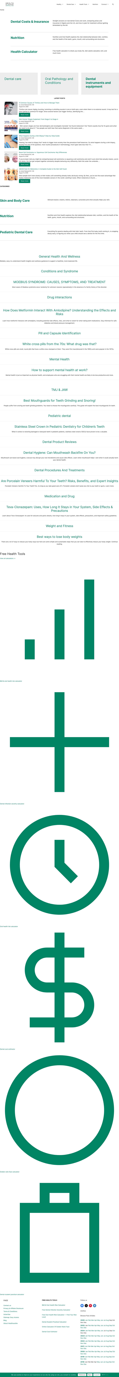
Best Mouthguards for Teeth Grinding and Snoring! (60, 400)
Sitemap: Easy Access (11, 1317)
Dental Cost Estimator (49, 1332)
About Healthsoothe (10, 1323)
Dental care (12, 79)
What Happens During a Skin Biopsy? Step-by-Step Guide (39, 136)
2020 (82, 1351)
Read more (24, 115)
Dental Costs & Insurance (30, 22)
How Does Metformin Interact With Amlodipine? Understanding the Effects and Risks (59, 312)
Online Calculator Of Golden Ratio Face (55, 1327)
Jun (102, 1320)
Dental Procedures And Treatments (59, 470)
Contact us (7, 1305)
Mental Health (59, 359)
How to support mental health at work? (59, 370)
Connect (104, 4)
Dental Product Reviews (59, 442)
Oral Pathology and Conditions (59, 81)
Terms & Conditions (10, 1311)
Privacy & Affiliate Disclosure (13, 1308)
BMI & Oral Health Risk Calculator (53, 1305)
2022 (82, 1341)
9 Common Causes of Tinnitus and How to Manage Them (39, 103)
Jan (86, 1320)
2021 (82, 1346)
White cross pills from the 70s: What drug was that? (59, 344)
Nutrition (95, 4)
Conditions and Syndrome (59, 271)
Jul (105, 1320)
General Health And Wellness (59, 256)
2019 (82, 1357)
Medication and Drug (59, 496)
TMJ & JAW (59, 390)
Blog (5, 1320)
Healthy (59, 4)
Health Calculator (24, 52)
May (98, 1320)
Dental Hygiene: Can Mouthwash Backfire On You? (59, 452)
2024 (82, 1330)
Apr (95, 1320)
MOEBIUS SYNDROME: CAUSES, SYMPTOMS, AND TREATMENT (59, 282)
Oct (113, 1325)
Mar (92, 1320)
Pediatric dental (59, 416)
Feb (89, 1320)
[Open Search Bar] (113, 4)
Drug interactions (59, 297)
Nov (81, 1328)
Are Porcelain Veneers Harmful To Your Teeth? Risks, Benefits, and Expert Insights (59, 481)
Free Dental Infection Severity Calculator (56, 1310)
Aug (107, 1320)
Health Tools (83, 4)
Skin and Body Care (15, 200)
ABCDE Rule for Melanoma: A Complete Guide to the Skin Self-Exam (43, 169)
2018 (82, 1362)
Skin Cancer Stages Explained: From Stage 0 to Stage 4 (38, 119)
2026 (82, 1320)
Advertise (6, 1314)
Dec (85, 1328)
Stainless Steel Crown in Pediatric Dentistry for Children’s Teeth (59, 426)
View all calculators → (7, 558)
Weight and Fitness (59, 526)
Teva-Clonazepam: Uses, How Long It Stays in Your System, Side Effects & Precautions (59, 508)
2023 (82, 1336)
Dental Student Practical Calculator (54, 1322)
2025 (82, 1325)
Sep (110, 1325)
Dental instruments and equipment (98, 82)
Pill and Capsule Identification (59, 333)
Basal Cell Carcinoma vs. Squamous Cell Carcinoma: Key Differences (43, 152)
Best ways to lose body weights (59, 537)
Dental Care (70, 4)
